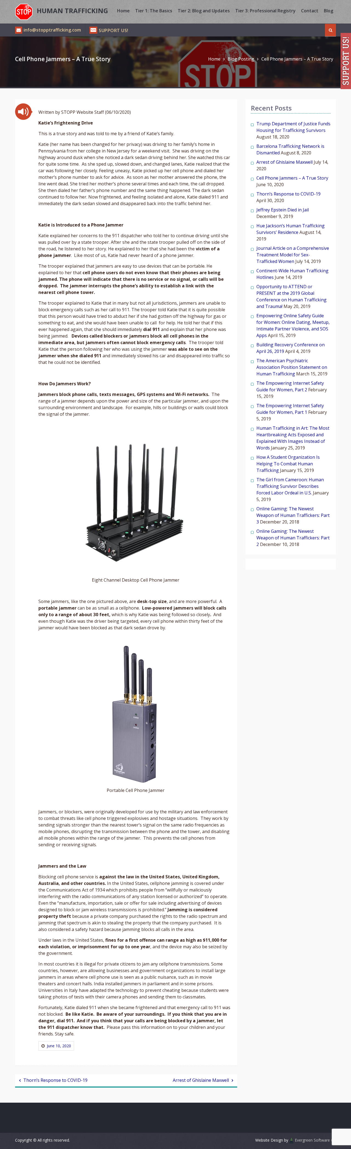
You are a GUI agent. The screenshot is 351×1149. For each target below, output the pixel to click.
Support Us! (113, 30)
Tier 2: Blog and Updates (204, 11)
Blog (328, 11)
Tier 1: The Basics (153, 11)
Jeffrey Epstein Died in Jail (282, 210)
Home (123, 11)
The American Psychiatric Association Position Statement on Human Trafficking (291, 367)
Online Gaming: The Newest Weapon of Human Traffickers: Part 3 (293, 515)
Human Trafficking (72, 10)
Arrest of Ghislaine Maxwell (201, 1080)
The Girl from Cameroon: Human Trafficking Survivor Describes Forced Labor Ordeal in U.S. (290, 486)
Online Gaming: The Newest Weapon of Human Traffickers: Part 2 (293, 537)
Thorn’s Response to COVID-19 (55, 1080)
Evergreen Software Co (315, 1140)
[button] (23, 111)
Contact (309, 11)
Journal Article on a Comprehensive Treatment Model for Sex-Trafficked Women (292, 254)
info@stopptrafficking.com (52, 30)
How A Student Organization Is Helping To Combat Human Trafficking (288, 463)
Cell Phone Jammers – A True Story (292, 178)
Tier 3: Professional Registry (265, 11)
